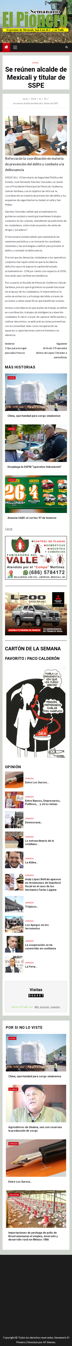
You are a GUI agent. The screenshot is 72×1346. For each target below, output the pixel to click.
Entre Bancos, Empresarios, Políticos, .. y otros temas (42, 802)
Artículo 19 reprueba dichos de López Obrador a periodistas (51, 350)
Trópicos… (32, 906)
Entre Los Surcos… (37, 782)
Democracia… (34, 822)
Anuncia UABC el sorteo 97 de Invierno (32, 517)
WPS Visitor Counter (47, 1007)
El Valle (13, 1089)
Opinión (29, 778)
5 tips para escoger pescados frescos (16, 348)
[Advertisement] (36, 1294)
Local (35, 62)
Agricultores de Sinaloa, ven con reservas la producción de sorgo (35, 1129)
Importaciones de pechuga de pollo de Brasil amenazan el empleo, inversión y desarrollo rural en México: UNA (33, 1236)
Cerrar (9, 528)
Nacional (14, 1194)
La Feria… (31, 966)
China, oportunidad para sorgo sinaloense (34, 415)
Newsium (32, 1342)
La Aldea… (31, 862)
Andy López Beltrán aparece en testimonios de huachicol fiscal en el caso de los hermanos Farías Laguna (43, 884)
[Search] (66, 47)
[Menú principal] (15, 47)
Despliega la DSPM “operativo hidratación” (34, 466)
